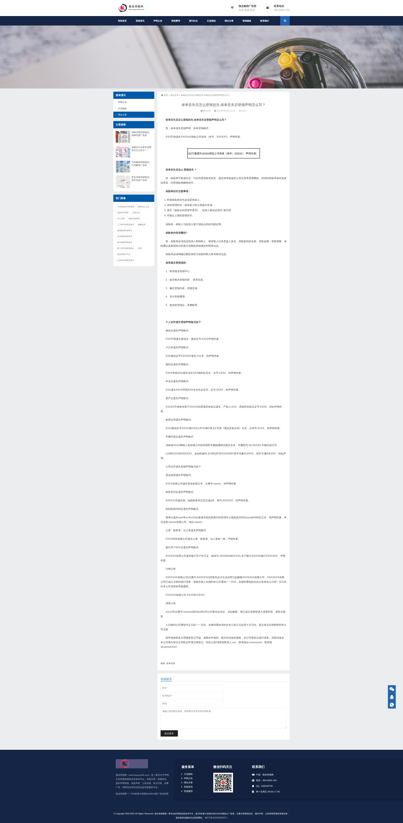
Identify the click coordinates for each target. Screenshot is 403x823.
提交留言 (169, 733)
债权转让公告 (143, 207)
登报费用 (175, 21)
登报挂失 (189, 169)
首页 (166, 95)
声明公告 (157, 21)
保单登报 (170, 663)
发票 (140, 248)
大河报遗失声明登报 (125, 207)
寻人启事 (121, 218)
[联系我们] (392, 697)
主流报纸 (211, 21)
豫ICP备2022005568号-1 (216, 818)
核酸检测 (141, 224)
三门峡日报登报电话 (125, 224)
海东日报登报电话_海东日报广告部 (140, 178)
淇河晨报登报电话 (124, 236)
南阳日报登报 (134, 218)
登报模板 (246, 21)
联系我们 (264, 21)
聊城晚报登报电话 (124, 230)
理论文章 (229, 21)
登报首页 (122, 21)
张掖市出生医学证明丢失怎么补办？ (141, 148)
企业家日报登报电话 (125, 260)
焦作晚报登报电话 (124, 242)
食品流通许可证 (123, 254)
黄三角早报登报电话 (125, 248)
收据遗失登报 (122, 212)
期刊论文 (193, 21)
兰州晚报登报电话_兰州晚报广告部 (140, 163)
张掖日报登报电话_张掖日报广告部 (140, 134)
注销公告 (136, 212)
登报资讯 (140, 21)
